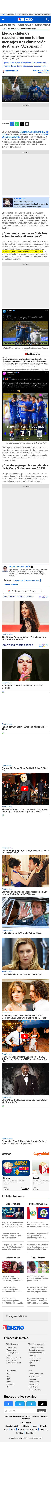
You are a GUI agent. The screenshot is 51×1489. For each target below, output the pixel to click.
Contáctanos (8, 1416)
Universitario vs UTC (26, 14)
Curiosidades (34, 1384)
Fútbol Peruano (25, 25)
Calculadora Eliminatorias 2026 (13, 1361)
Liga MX (32, 1366)
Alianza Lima (18, 580)
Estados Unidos (35, 1389)
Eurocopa (32, 1355)
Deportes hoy (11, 1370)
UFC (8, 1374)
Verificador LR (32, 1429)
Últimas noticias (7, 25)
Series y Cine (34, 1382)
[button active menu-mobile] (3, 19)
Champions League (36, 1350)
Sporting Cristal (12, 1353)
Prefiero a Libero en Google (24, 591)
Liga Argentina (34, 1358)
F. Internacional (42, 25)
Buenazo (21, 1429)
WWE (8, 1376)
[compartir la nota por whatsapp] (16, 124)
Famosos (32, 1379)
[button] (47, 19)
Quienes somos (18, 1416)
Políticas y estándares (32, 1416)
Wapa (13, 1429)
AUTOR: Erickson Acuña (19, 567)
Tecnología (33, 1387)
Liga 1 (8, 1355)
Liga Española (34, 1360)
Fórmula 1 (10, 1384)
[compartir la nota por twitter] (21, 124)
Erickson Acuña (11, 71)
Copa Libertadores (36, 1347)
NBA (8, 1379)
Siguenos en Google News (26, 124)
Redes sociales (34, 1376)
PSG (30, 1363)
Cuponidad (29, 1433)
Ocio (30, 1370)
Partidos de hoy (12, 14)
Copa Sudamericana (28, 29)
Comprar (25, 1188)
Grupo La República (12, 1426)
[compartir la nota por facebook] (12, 124)
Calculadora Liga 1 (13, 1358)
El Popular (26, 1426)
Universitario (11, 1350)
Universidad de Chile (32, 580)
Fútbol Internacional (10, 29)
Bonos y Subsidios (36, 1374)
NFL (8, 1387)
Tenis (8, 1382)
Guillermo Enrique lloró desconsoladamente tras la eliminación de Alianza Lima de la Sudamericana (31, 204)
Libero (35, 1426)
